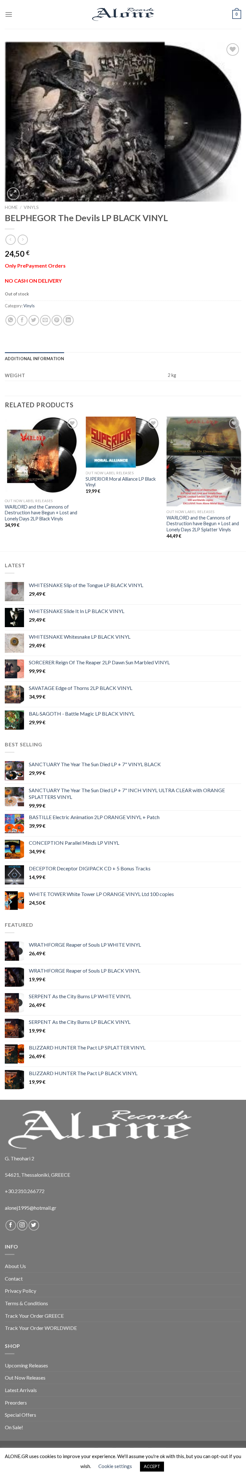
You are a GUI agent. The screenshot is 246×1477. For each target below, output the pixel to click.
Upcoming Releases (26, 1365)
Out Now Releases (25, 1377)
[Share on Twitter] (34, 320)
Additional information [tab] (34, 358)
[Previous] (5, 483)
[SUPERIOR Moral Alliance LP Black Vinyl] (123, 442)
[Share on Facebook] (22, 320)
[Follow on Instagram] (22, 1225)
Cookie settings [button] (115, 1466)
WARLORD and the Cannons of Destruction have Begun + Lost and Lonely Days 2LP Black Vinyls (41, 512)
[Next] (241, 483)
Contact (14, 1278)
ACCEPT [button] (152, 1466)
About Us (15, 1266)
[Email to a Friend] (45, 320)
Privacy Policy (20, 1291)
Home (11, 207)
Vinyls (31, 207)
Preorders (16, 1402)
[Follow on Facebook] (10, 1225)
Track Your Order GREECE (34, 1316)
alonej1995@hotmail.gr (30, 1208)
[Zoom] (13, 193)
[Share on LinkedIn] (68, 320)
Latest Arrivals (21, 1390)
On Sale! (14, 1427)
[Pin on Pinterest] (57, 320)
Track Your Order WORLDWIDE (41, 1328)
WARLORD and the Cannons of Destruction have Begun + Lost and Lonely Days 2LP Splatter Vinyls (203, 523)
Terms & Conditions (26, 1303)
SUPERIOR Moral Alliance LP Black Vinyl (121, 482)
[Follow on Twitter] (34, 1225)
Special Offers (20, 1415)
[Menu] (8, 14)
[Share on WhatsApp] (10, 320)
